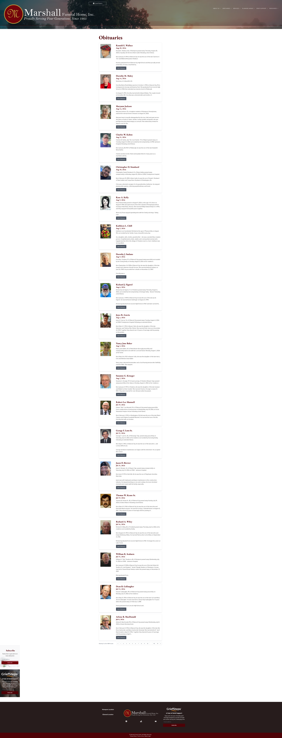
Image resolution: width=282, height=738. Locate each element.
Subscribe (9, 662)
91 (157, 643)
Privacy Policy (133, 736)
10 (147, 643)
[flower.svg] (126, 721)
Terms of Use (140, 736)
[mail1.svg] (155, 721)
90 (154, 643)
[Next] (160, 643)
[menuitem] (217, 8)
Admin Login (148, 736)
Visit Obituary (121, 68)
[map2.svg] (141, 721)
